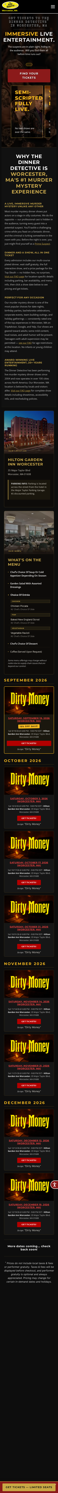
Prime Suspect (42, 243)
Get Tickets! (28, 743)
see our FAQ (25, 342)
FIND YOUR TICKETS (29, 75)
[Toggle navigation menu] (53, 6)
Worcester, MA (9, 10)
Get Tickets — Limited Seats (29, 1487)
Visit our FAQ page (14, 276)
